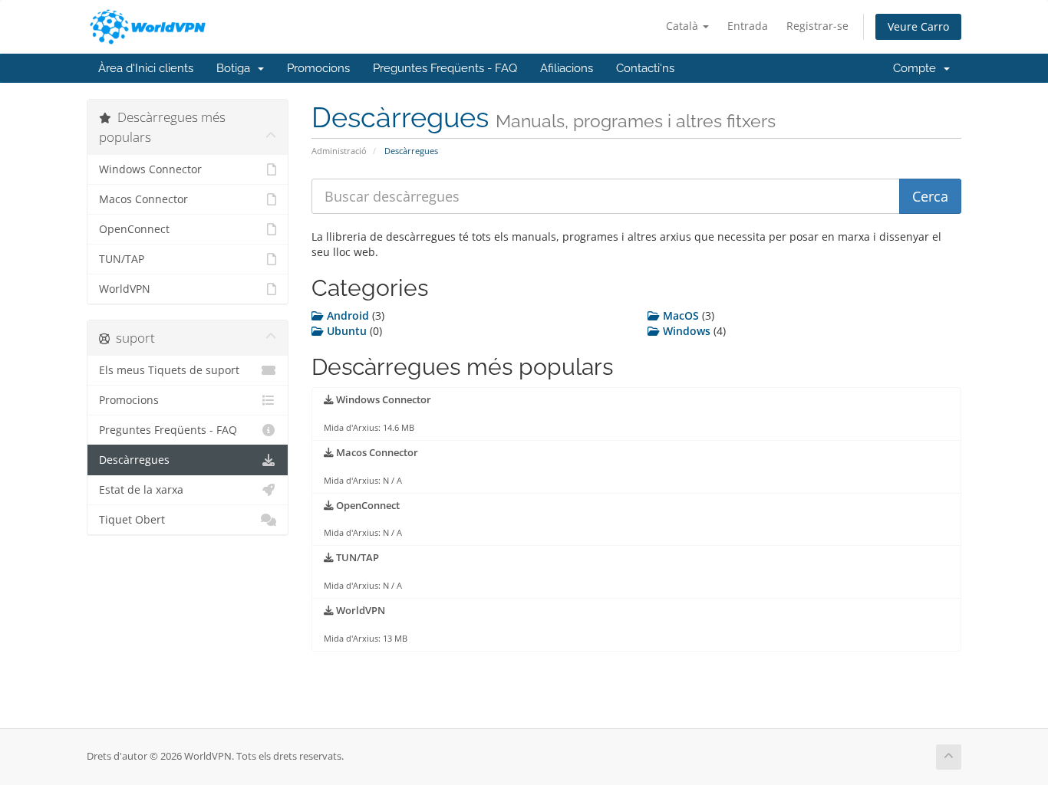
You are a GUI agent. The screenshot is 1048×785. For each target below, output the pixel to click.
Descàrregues (134, 460)
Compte (917, 68)
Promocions (318, 68)
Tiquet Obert (132, 520)
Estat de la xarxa (141, 490)
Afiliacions (566, 68)
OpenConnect (134, 229)
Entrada (747, 25)
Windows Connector (150, 169)
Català (683, 25)
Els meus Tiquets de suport (169, 370)
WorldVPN (124, 289)
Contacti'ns (645, 68)
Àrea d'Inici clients (145, 68)
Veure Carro (918, 26)
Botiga (236, 68)
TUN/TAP (121, 259)
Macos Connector (143, 199)
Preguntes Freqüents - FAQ (445, 68)
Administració (339, 150)
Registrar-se (817, 25)
